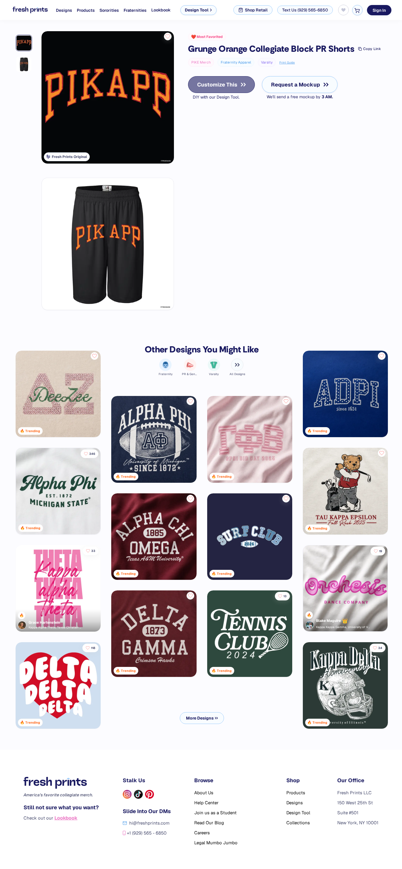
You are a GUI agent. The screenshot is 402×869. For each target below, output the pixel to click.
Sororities (109, 10)
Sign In (379, 10)
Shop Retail (256, 10)
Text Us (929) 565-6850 (305, 10)
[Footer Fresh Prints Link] (61, 783)
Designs (64, 10)
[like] (168, 36)
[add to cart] (357, 10)
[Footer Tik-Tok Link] (138, 794)
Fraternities (135, 10)
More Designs (200, 718)
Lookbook (161, 10)
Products (86, 10)
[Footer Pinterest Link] (149, 794)
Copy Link (372, 48)
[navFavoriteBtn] (343, 10)
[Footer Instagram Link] (127, 794)
